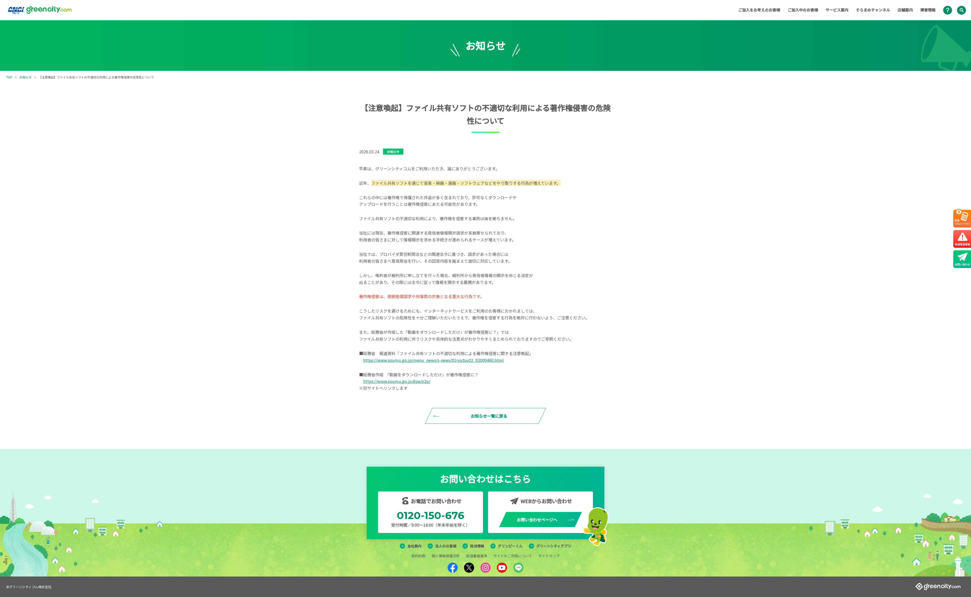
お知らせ (25, 77)
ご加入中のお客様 (803, 9)
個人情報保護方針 (446, 555)
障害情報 (928, 9)
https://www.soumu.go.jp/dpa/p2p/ (396, 381)
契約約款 (418, 555)
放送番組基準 (476, 555)
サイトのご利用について (512, 555)
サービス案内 (837, 9)
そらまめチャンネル (873, 9)
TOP (9, 77)
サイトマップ (549, 555)
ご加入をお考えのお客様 (759, 9)
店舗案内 (905, 9)
